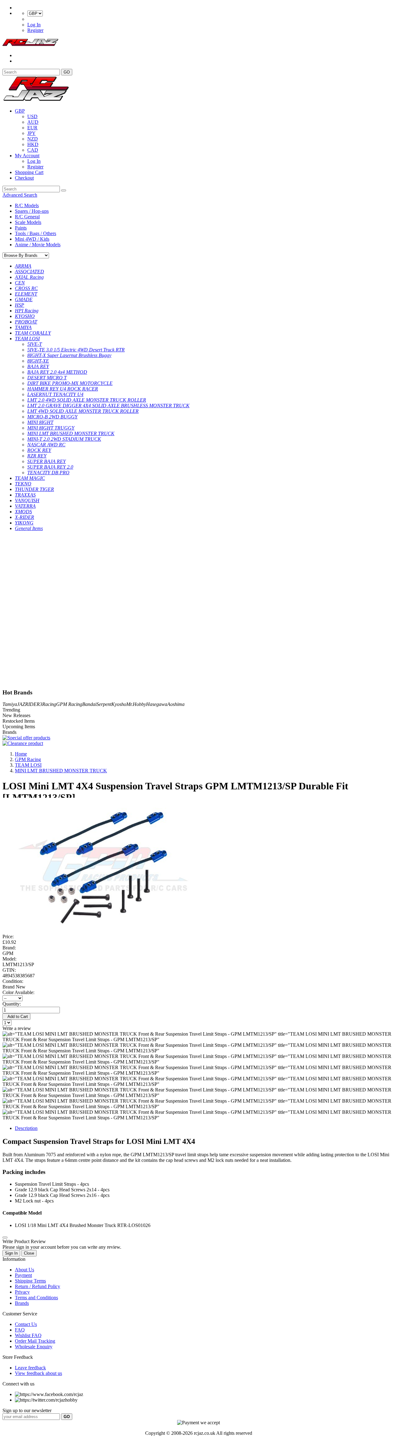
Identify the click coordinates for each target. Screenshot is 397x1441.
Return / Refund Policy (37, 1286)
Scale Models (28, 222)
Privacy (22, 1292)
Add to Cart (16, 1016)
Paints (21, 227)
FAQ (20, 1329)
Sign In (11, 1253)
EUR (32, 127)
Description (26, 1128)
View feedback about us (38, 1373)
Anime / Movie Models (37, 244)
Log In (34, 24)
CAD (32, 150)
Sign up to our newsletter (26, 1410)
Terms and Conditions (36, 1297)
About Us (24, 1269)
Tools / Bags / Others (35, 233)
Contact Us (26, 1324)
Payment (23, 1275)
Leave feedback (30, 1367)
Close (29, 1253)
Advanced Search (19, 195)
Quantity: (11, 1003)
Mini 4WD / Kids (32, 239)
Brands (22, 1303)
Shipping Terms (30, 1280)
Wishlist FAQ (28, 1335)
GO (67, 72)
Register (35, 30)
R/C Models (27, 205)
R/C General (27, 216)
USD (32, 116)
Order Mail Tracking (35, 1341)
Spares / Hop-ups (32, 211)
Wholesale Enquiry (33, 1346)
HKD (32, 144)
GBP (20, 111)
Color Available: (19, 992)
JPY (31, 133)
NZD (32, 138)
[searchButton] (63, 190)
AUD (32, 122)
